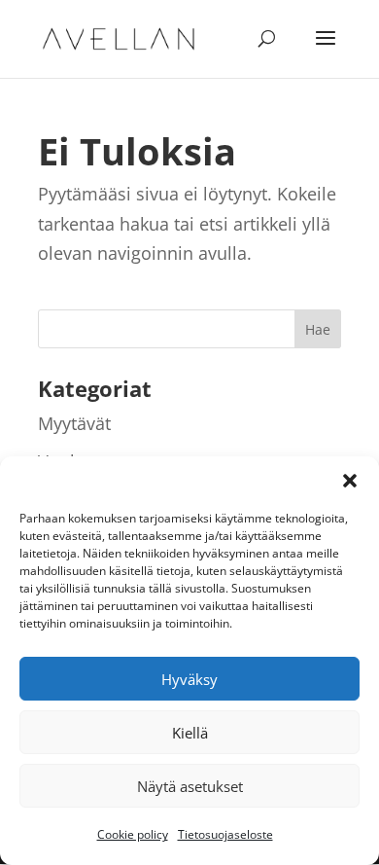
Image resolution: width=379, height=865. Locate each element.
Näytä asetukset (190, 786)
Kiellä (190, 732)
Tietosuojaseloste (225, 834)
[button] (350, 480)
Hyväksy (189, 679)
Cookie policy (132, 834)
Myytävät (74, 423)
